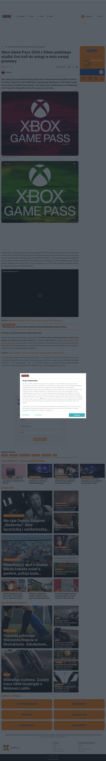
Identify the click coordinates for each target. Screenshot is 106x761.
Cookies (32, 410)
